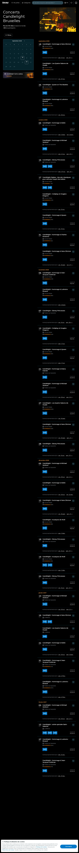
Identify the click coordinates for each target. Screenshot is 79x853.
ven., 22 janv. (70, 134)
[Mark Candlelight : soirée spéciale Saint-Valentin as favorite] (73, 725)
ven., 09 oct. (61, 397)
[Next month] (24, 41)
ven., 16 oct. (61, 322)
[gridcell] (22, 58)
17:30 (44, 621)
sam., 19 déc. (61, 533)
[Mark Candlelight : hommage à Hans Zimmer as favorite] (73, 44)
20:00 (45, 604)
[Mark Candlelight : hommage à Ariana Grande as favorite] (73, 369)
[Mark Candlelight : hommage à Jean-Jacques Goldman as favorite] (73, 273)
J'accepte (68, 846)
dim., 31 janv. (61, 754)
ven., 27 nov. (69, 57)
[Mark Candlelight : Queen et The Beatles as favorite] (73, 85)
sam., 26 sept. (62, 305)
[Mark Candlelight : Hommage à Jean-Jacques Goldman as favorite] (73, 660)
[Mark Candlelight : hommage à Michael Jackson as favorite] (73, 140)
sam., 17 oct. (61, 343)
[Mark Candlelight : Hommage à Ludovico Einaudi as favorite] (73, 682)
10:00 (45, 187)
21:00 (44, 73)
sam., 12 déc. (61, 570)
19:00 (45, 52)
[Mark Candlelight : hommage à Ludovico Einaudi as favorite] (73, 99)
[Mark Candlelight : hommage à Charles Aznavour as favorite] (73, 235)
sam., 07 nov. (61, 171)
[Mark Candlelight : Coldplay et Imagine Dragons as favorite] (73, 194)
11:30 (49, 187)
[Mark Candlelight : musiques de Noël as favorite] (73, 520)
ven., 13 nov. (61, 209)
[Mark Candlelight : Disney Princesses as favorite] (73, 160)
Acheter (9, 76)
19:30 (44, 636)
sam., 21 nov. (61, 154)
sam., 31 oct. (61, 57)
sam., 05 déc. (61, 134)
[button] (8, 35)
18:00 (45, 670)
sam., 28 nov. (70, 171)
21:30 (49, 621)
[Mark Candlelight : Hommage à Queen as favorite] (73, 215)
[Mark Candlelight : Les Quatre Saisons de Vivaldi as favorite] (73, 64)
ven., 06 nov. (61, 115)
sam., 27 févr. (61, 676)
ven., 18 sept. (61, 265)
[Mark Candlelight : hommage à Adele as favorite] (73, 123)
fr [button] (67, 2)
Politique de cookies (41, 847)
